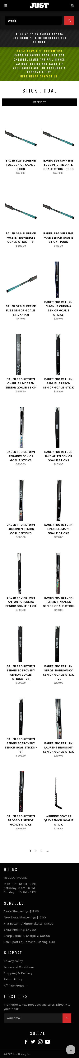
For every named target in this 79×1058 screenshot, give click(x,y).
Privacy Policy (13, 961)
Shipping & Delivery (18, 973)
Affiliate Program (15, 985)
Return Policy (13, 979)
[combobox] (33, 20)
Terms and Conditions (19, 967)
